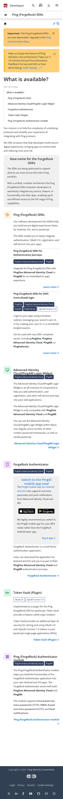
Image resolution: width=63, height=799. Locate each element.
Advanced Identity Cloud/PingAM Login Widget (31, 103)
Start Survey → (31, 67)
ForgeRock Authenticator (20, 109)
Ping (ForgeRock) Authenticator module (28, 120)
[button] (49, 5)
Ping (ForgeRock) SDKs (27, 14)
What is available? (15, 92)
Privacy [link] (20, 785)
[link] (5, 5)
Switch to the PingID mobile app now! (36, 482)
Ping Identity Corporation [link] (41, 769)
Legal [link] (12, 785)
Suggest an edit (54, 23)
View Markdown (57, 23)
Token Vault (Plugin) (18, 115)
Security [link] (31, 785)
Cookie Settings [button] (45, 785)
